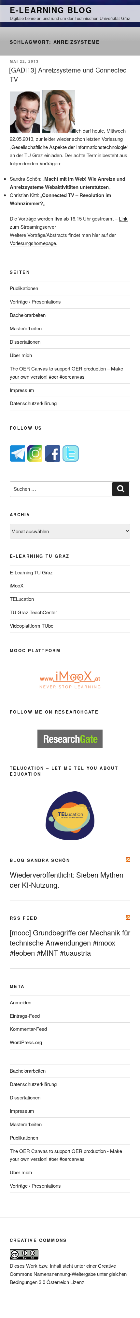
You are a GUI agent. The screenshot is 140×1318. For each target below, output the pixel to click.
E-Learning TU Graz (31, 572)
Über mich (21, 355)
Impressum (22, 390)
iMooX (16, 585)
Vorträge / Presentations (35, 301)
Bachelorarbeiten (28, 314)
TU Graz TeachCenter (33, 612)
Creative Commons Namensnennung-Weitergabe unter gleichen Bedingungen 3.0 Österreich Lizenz (68, 1273)
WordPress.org (26, 1042)
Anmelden (20, 1002)
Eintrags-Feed (25, 1015)
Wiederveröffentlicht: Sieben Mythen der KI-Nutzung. (66, 879)
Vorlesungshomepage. (33, 242)
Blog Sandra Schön (40, 860)
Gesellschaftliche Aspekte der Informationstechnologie (69, 146)
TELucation (22, 598)
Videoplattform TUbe (31, 625)
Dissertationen (25, 341)
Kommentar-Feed (28, 1028)
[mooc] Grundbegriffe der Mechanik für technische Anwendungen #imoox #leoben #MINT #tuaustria (70, 942)
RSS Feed (23, 918)
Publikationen (24, 288)
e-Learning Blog (51, 9)
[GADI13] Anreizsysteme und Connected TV (68, 74)
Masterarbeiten (26, 328)
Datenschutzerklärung (33, 403)
